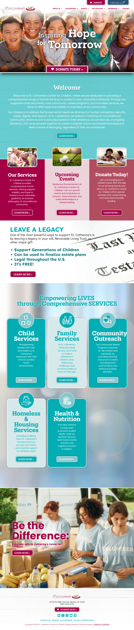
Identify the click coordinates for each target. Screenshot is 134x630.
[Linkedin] (75, 615)
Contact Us (45, 620)
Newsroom (112, 9)
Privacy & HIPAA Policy (84, 620)
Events (84, 9)
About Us (56, 9)
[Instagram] (67, 615)
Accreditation (66, 620)
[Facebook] (59, 615)
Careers (55, 620)
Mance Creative (102, 624)
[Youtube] (71, 615)
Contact (126, 9)
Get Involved (97, 9)
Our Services (70, 9)
